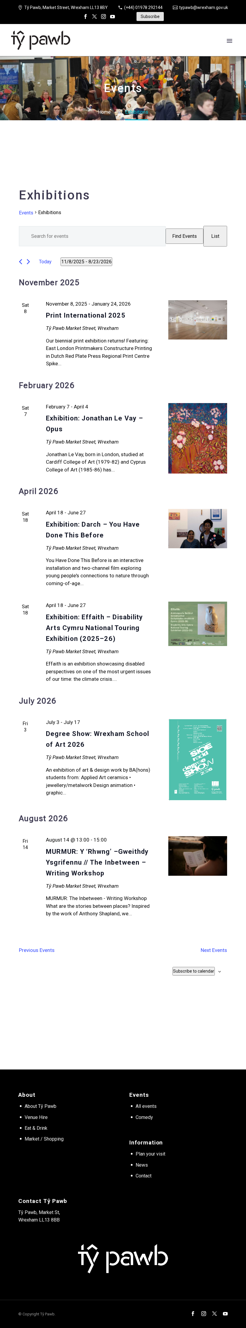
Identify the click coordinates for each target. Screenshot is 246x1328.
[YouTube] (112, 16)
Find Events (184, 236)
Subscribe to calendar (193, 971)
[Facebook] (85, 16)
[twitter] (214, 1313)
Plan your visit (150, 1154)
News (142, 1165)
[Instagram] (103, 16)
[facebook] (192, 1313)
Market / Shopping (44, 1139)
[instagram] (203, 1313)
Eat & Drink (36, 1128)
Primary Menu (229, 40)
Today (45, 262)
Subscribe (150, 16)
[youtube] (225, 1313)
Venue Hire (36, 1117)
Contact (144, 1176)
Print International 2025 (85, 315)
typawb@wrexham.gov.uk (203, 7)
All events (146, 1106)
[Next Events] (28, 262)
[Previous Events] (20, 262)
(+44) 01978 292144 (143, 7)
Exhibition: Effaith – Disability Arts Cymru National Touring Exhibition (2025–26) (94, 627)
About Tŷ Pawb (40, 1106)
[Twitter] (94, 16)
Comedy (144, 1117)
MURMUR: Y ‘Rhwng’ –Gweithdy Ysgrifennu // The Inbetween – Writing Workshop (97, 862)
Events (26, 213)
